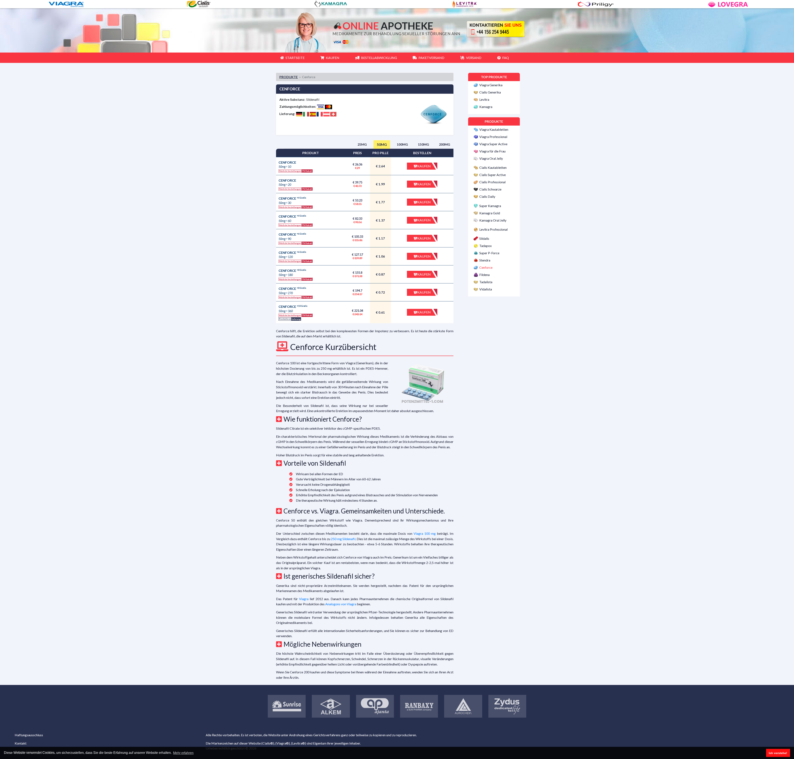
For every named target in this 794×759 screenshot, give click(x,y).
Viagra (304, 599)
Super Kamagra (490, 206)
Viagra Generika (490, 85)
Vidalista (485, 289)
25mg (362, 144)
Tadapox (485, 246)
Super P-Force (489, 253)
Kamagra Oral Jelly (492, 220)
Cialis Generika (490, 92)
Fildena (484, 275)
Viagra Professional (493, 137)
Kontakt (20, 743)
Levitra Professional (493, 229)
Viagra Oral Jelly (491, 158)
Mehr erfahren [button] (183, 753)
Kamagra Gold (489, 213)
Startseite (295, 58)
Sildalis (484, 239)
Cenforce (486, 267)
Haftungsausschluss (29, 735)
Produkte (288, 77)
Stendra (484, 260)
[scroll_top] (9, 733)
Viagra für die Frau (492, 151)
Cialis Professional (492, 182)
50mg (382, 144)
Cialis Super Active (492, 175)
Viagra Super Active (493, 144)
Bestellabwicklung (379, 58)
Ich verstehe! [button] (778, 753)
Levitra (484, 99)
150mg (423, 144)
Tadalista (485, 282)
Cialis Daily (487, 197)
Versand (473, 58)
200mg (444, 144)
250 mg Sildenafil (343, 539)
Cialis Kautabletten (493, 168)
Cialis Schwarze (490, 189)
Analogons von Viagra (340, 604)
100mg (402, 144)
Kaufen (332, 58)
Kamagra (485, 107)
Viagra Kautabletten (493, 129)
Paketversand (431, 58)
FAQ (505, 58)
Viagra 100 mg (425, 533)
